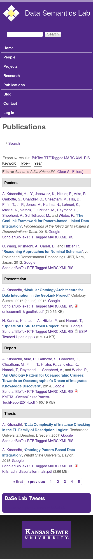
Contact (10, 103)
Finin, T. (8, 204)
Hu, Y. (28, 193)
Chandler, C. (33, 199)
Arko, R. (80, 193)
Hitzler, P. (64, 193)
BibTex (37, 157)
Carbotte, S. (11, 199)
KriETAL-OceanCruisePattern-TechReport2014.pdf (26, 399)
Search (14, 143)
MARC (69, 157)
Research (11, 75)
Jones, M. (33, 204)
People (9, 57)
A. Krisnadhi (12, 193)
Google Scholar (13, 463)
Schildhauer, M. (37, 215)
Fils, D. (74, 199)
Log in (8, 112)
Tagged (57, 157)
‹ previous (36, 481)
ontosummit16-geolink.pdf (23, 311)
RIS (87, 157)
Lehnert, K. (70, 204)
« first (18, 481)
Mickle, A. (10, 209)
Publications (14, 84)
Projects (10, 66)
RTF (47, 157)
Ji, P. (20, 204)
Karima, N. (51, 204)
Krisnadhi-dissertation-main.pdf (27, 471)
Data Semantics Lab (57, 12)
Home (8, 47)
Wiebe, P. (66, 215)
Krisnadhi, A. (28, 246)
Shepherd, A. (12, 215)
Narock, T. (28, 209)
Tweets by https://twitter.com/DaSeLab (35, 507)
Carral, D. (48, 246)
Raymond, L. (67, 209)
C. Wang (9, 246)
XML (79, 157)
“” (45, 221)
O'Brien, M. (46, 209)
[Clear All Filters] (69, 171)
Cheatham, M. (56, 199)
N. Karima (10, 320)
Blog (7, 94)
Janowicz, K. (45, 193)
